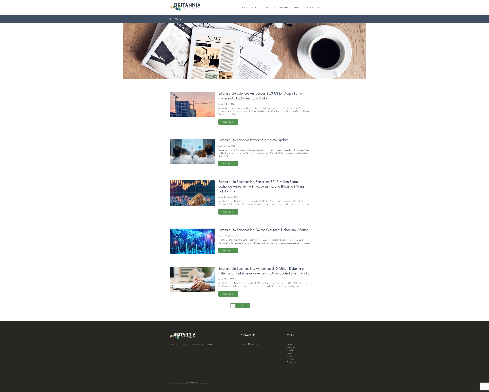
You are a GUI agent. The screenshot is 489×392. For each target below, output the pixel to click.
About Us (270, 7)
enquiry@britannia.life (250, 344)
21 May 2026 (229, 146)
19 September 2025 (231, 236)
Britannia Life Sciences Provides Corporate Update (253, 140)
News (289, 353)
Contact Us (313, 7)
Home (244, 7)
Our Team (256, 7)
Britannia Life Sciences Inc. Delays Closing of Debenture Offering (263, 230)
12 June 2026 (229, 104)
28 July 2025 (229, 279)
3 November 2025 (231, 197)
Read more (228, 122)
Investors (297, 7)
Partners (284, 7)
